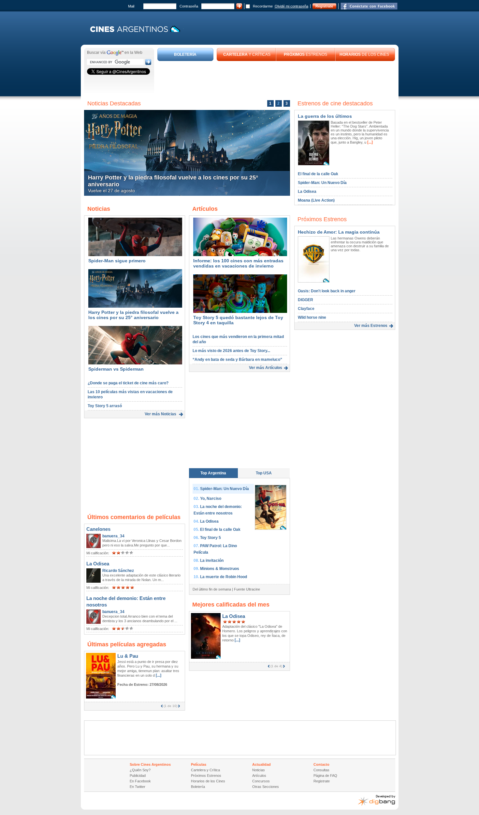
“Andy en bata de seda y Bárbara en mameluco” (237, 359)
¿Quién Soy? (140, 770)
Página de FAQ (325, 775)
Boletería (198, 787)
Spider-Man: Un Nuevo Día (224, 488)
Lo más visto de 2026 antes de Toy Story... (231, 350)
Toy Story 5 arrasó (105, 406)
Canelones (98, 529)
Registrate (324, 6)
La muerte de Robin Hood (223, 577)
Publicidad (138, 775)
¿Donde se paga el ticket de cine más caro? (128, 383)
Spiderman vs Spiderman (116, 369)
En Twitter (137, 787)
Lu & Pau (127, 656)
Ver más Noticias (160, 414)
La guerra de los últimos (325, 116)
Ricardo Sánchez (118, 570)
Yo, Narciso (210, 498)
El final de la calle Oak (220, 529)
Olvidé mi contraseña (291, 6)
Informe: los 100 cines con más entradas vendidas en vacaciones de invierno (238, 263)
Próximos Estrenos (206, 775)
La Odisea (97, 563)
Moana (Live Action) (316, 200)
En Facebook (140, 781)
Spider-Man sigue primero (117, 260)
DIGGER (305, 300)
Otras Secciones (265, 787)
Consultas (321, 770)
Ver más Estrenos (370, 325)
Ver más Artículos (265, 367)
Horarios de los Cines (208, 781)
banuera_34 (113, 536)
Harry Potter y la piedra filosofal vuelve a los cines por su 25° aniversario (133, 315)
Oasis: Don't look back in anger (327, 291)
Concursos (261, 781)
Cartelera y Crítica (205, 770)
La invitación (212, 560)
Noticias (258, 770)
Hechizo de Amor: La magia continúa (339, 232)
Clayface (306, 308)
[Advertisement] (276, 79)
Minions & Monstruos (219, 568)
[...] (158, 675)
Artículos (259, 775)
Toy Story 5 (210, 537)
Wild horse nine (312, 317)
